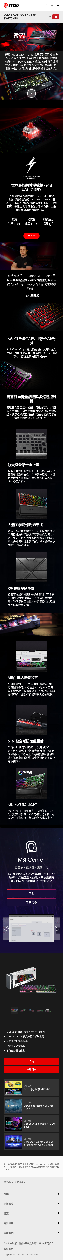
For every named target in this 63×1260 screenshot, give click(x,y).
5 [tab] (48, 1010)
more (31, 236)
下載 (31, 893)
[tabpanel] (31, 981)
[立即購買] (55, 16)
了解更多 (31, 902)
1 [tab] (14, 1010)
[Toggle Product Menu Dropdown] (50, 17)
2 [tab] (23, 1010)
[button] (6, 928)
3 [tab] (31, 1010)
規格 (31, 1061)
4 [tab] (40, 1010)
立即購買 (31, 1069)
